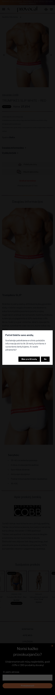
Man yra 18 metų (29, 359)
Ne (45, 359)
